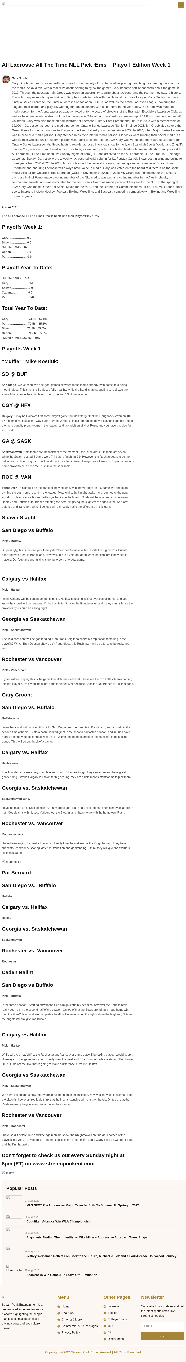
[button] (181, 5)
